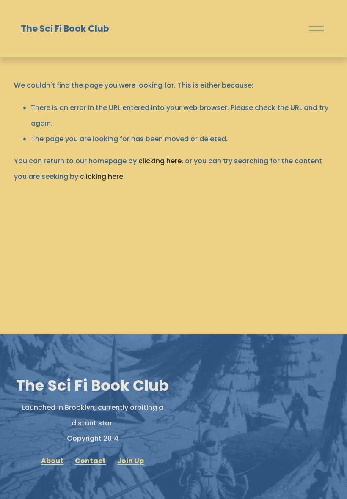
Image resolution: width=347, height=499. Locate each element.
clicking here (160, 161)
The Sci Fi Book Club (65, 28)
